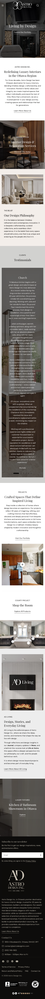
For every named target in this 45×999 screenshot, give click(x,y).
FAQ (26, 971)
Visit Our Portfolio (22, 538)
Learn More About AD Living (15, 769)
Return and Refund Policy (12, 971)
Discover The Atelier (22, 152)
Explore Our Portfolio (22, 32)
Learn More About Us (22, 111)
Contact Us (35, 971)
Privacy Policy (31, 861)
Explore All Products (22, 611)
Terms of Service (8, 967)
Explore (23, 815)
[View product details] (15, 632)
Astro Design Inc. (15, 976)
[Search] (37, 5)
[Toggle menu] (2, 5)
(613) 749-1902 (11, 950)
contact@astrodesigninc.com (17, 946)
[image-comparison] (22, 564)
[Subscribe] (40, 855)
